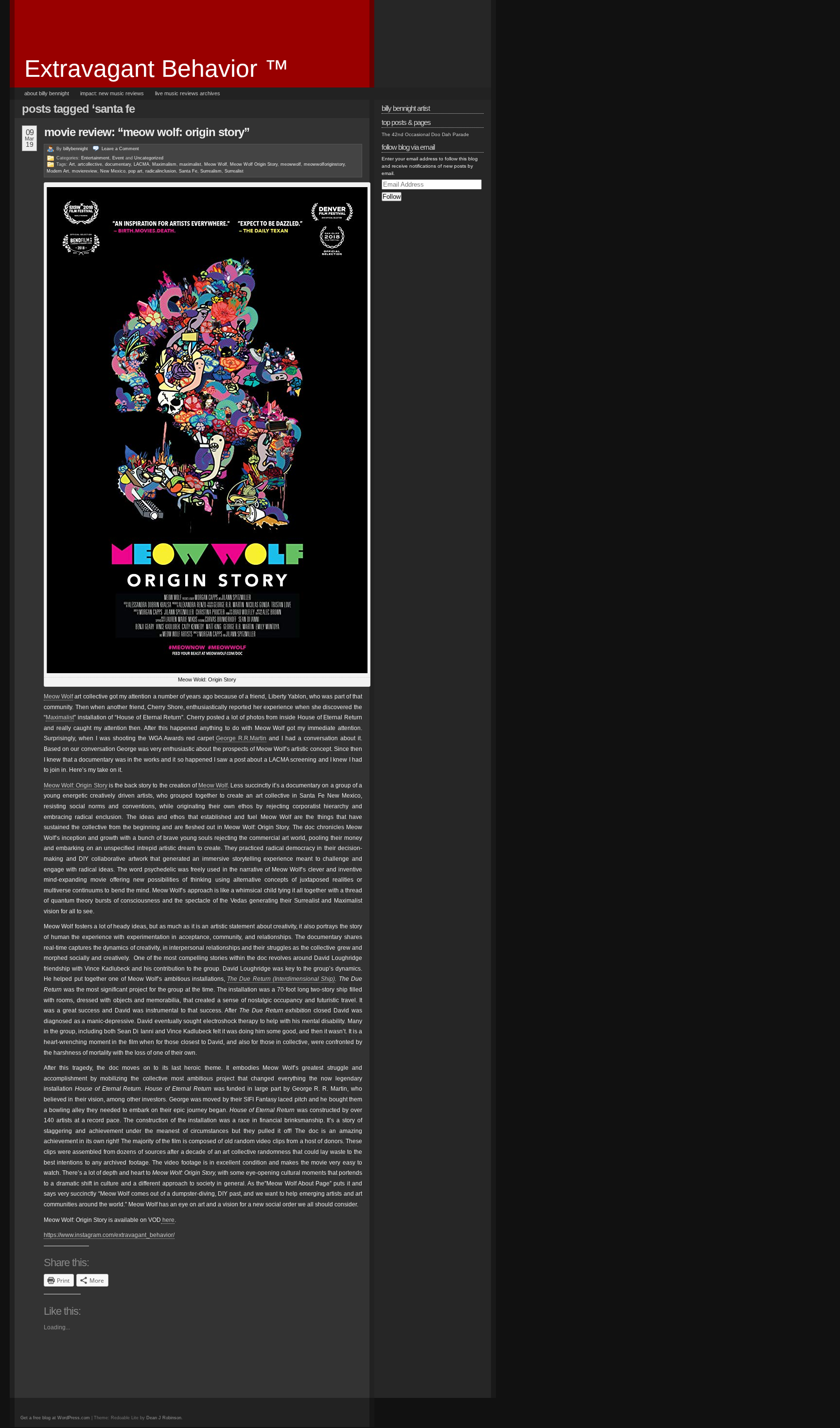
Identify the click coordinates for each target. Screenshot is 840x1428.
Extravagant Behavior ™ (156, 68)
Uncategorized (148, 158)
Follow (392, 196)
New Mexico (112, 171)
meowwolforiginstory (324, 164)
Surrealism (211, 171)
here (168, 1220)
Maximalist (60, 717)
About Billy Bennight (46, 93)
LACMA (141, 164)
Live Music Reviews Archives (187, 93)
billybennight (75, 148)
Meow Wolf (215, 164)
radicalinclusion (160, 171)
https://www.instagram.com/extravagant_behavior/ (109, 1235)
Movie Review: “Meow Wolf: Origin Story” (146, 132)
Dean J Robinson (163, 1417)
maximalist (190, 164)
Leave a (120, 148)
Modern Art (58, 171)
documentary (118, 164)
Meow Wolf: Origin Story (75, 785)
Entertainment (95, 158)
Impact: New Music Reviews (112, 93)
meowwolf (290, 164)
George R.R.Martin (241, 738)
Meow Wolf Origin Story (254, 164)
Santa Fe (188, 171)
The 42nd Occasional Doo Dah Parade (425, 134)
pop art (135, 171)
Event (118, 158)
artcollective (90, 164)
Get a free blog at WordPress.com (55, 1417)
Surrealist (234, 171)
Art (72, 164)
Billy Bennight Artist (406, 108)
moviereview (84, 171)
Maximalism (164, 164)
